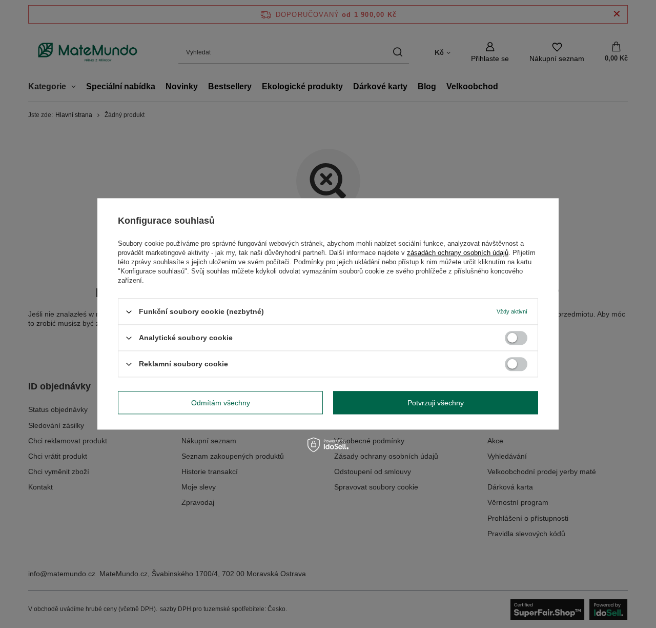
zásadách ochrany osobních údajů (457, 253)
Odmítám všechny (220, 403)
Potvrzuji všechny (435, 403)
